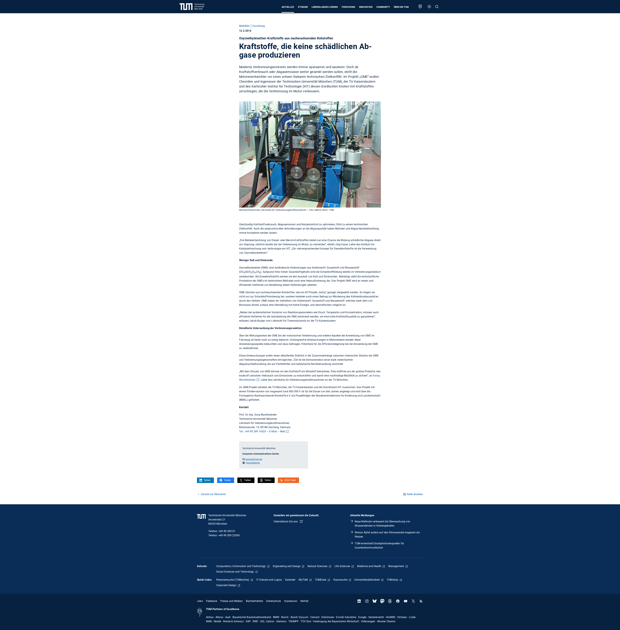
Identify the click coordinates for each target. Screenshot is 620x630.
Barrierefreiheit (254, 601)
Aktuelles (288, 7)
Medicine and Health (369, 566)
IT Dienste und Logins (269, 579)
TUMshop (393, 579)
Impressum (290, 601)
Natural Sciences (318, 566)
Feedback (211, 601)
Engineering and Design (287, 566)
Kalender (290, 579)
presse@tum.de (254, 459)
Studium (303, 7)
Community (383, 7)
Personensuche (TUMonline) (233, 579)
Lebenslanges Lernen (325, 7)
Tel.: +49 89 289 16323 (252, 431)
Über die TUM (401, 7)
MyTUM (304, 579)
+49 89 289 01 (226, 531)
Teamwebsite (253, 463)
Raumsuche (340, 579)
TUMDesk (321, 579)
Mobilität (244, 25)
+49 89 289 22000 (229, 535)
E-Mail (273, 431)
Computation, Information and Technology (241, 566)
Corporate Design (226, 585)
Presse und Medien (231, 601)
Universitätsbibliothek (367, 579)
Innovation (365, 7)
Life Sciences (343, 566)
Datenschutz (273, 601)
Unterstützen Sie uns (286, 521)
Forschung (348, 7)
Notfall (304, 601)
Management (396, 566)
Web (282, 431)
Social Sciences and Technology (235, 571)
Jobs (200, 601)
